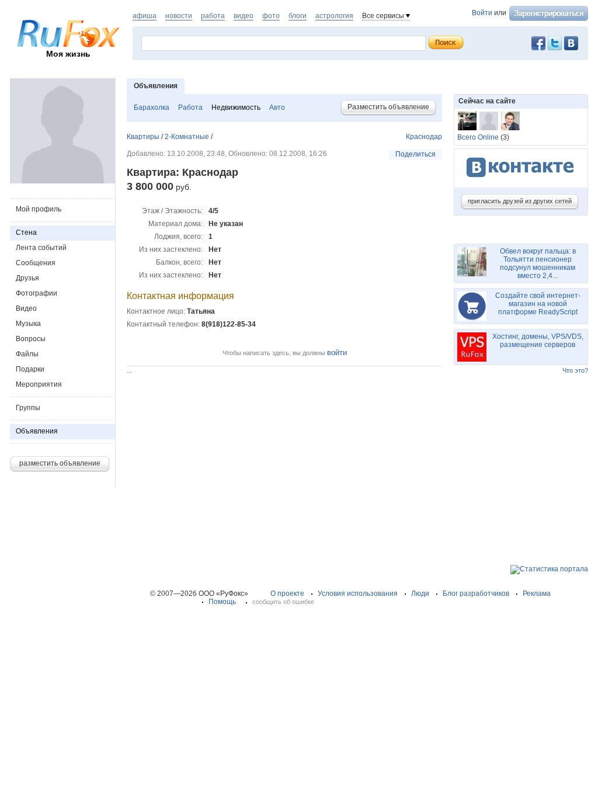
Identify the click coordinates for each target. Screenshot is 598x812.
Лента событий (41, 248)
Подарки (30, 369)
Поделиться (415, 154)
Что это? (575, 370)
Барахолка (151, 107)
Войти (482, 13)
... (129, 370)
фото (271, 16)
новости (178, 16)
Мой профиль (38, 209)
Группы (28, 408)
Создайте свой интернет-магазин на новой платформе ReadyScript (537, 304)
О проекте (287, 593)
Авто (277, 107)
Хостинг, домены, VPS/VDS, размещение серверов (537, 340)
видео (243, 16)
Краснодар (424, 137)
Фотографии (36, 293)
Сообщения (35, 263)
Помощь (222, 602)
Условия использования (358, 593)
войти (337, 352)
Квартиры (143, 137)
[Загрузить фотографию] (62, 181)
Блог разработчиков (476, 593)
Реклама (537, 593)
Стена (26, 232)
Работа (190, 107)
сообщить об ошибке (283, 601)
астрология (334, 16)
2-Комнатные (187, 137)
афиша (145, 16)
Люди (420, 593)
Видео (26, 308)
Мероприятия (39, 384)
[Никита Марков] (467, 121)
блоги (297, 16)
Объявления (37, 431)
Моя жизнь (68, 53)
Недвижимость (235, 107)
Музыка (28, 324)
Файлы (27, 354)
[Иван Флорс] (510, 121)
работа (213, 16)
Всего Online (478, 137)
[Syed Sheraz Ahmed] (488, 121)
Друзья (27, 278)
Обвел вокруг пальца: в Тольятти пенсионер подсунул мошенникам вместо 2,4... (538, 263)
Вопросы (31, 339)
